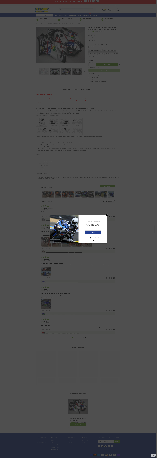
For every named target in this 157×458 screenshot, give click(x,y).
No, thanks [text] (93, 240)
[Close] (107, 215)
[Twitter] (98, 238)
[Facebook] (87, 238)
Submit (93, 232)
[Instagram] (90, 238)
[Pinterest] (93, 238)
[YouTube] (95, 238)
